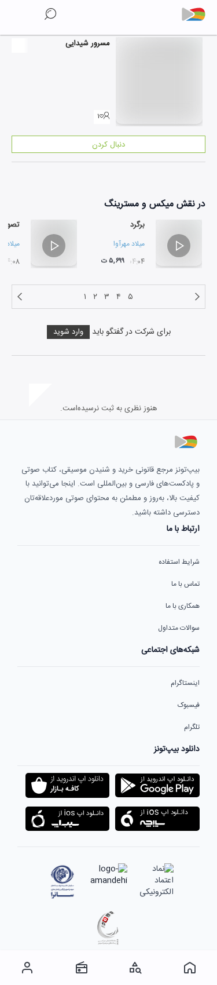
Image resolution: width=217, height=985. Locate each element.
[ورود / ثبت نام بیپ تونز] (27, 967)
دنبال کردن (108, 144)
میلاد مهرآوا (129, 244)
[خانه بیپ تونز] (190, 967)
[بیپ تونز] (198, 14)
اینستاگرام (185, 683)
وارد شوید (68, 332)
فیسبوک (189, 705)
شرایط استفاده (179, 562)
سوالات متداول (179, 628)
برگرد (137, 224)
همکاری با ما (182, 606)
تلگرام (192, 727)
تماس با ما (185, 584)
